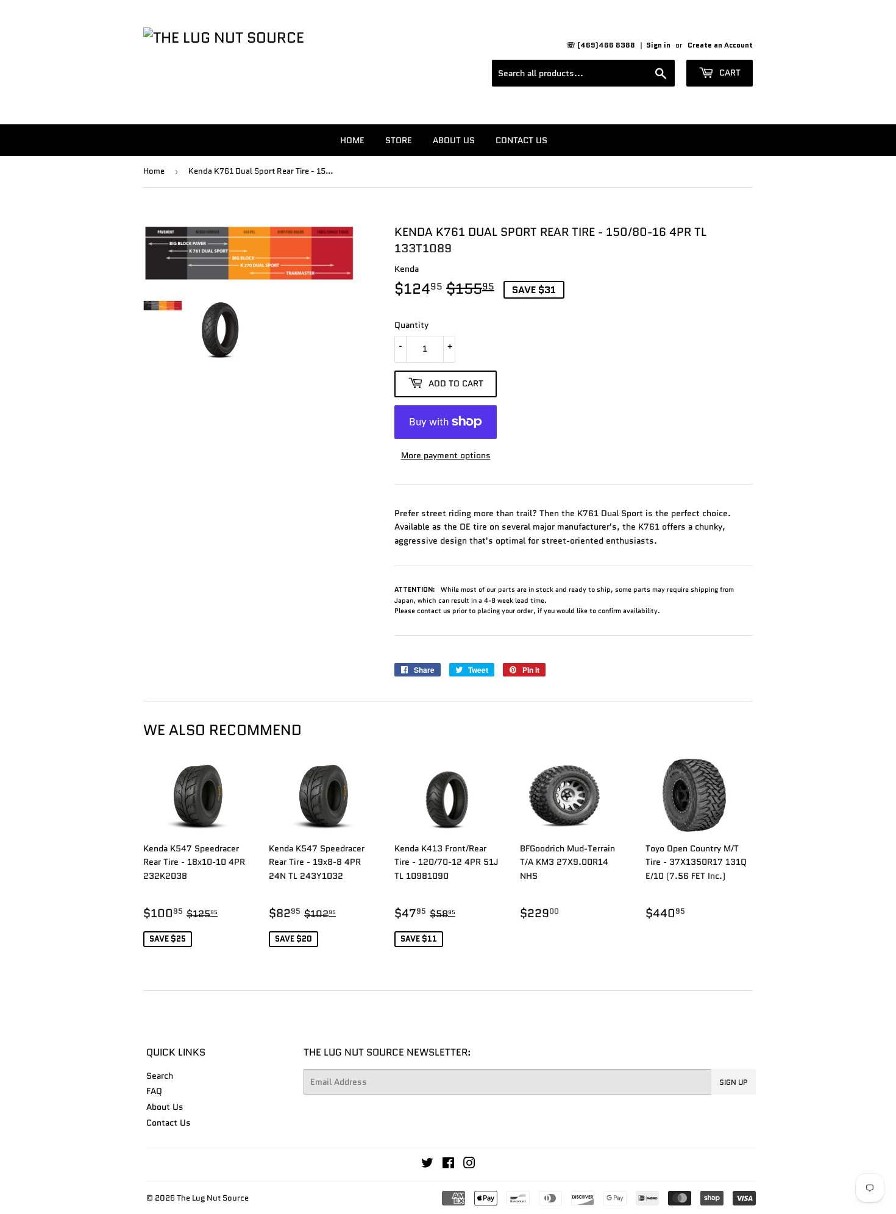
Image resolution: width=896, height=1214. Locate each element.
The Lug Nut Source (213, 1198)
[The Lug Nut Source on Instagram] (469, 1165)
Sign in (658, 45)
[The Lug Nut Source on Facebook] (448, 1165)
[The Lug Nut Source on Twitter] (427, 1165)
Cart (729, 72)
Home (352, 140)
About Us (454, 140)
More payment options (446, 455)
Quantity (411, 325)
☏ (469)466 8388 (600, 45)
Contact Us (521, 140)
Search (159, 1076)
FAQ (154, 1091)
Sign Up (733, 1082)
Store (398, 140)
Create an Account (720, 45)
